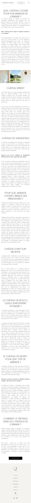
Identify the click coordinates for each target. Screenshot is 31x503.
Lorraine (21, 449)
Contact (15, 490)
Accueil (16, 475)
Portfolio (15, 481)
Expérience (15, 484)
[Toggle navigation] (29, 2)
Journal (15, 487)
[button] (21, 3)
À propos (15, 478)
